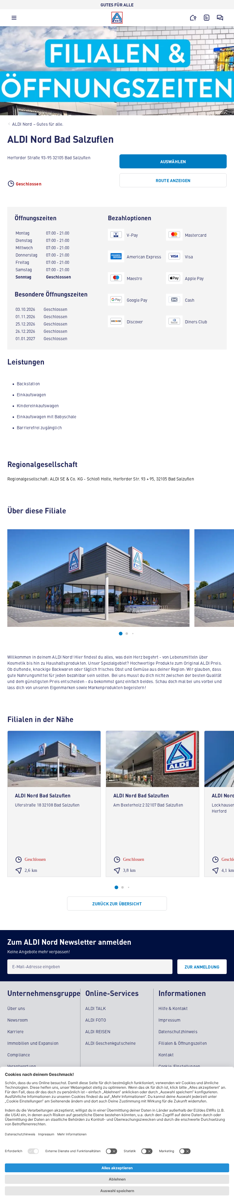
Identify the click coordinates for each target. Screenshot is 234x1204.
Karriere (15, 1031)
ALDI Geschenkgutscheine (110, 1043)
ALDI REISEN (97, 1031)
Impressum (169, 1020)
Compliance (18, 1054)
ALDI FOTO (95, 1020)
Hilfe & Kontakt (173, 1008)
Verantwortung (21, 1066)
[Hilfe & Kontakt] (220, 17)
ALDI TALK (95, 1008)
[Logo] (117, 18)
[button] (14, 19)
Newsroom (17, 1020)
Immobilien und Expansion (32, 1043)
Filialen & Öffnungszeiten (182, 1043)
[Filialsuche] (193, 17)
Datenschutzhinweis (177, 1031)
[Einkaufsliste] (206, 17)
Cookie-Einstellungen (179, 1066)
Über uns (16, 1008)
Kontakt (166, 1054)
